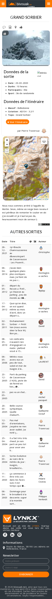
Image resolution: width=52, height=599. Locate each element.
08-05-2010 (4, 341)
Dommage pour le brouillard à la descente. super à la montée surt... (18, 497)
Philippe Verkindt (43, 498)
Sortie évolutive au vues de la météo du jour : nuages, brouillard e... (18, 462)
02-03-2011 (4, 324)
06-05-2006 (4, 359)
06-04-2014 (4, 270)
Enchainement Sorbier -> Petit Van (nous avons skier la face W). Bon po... (18, 327)
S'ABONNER (26, 574)
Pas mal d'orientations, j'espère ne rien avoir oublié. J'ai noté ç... (18, 426)
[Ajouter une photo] (10, 27)
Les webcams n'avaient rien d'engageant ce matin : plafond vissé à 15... (18, 345)
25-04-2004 (4, 441)
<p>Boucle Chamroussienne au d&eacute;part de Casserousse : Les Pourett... (18, 255)
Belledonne (23, 108)
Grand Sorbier (23, 114)
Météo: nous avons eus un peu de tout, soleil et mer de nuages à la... (18, 362)
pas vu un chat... (18, 392)
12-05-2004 (4, 423)
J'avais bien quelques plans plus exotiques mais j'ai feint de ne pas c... (18, 274)
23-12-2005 (4, 377)
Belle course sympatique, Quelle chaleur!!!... (16, 410)
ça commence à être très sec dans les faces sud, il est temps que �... (18, 479)
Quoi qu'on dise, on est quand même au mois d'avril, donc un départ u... (18, 309)
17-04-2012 (4, 306)
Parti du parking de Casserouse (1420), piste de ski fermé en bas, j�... (18, 380)
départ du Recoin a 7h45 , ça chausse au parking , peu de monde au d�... (18, 291)
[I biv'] (21, 27)
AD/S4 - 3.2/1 (27, 111)
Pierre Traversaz (31, 130)
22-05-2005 (4, 395)
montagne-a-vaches (44, 274)
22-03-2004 (4, 458)
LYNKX (35, 525)
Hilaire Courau (42, 480)
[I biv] (4, 33)
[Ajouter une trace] (16, 27)
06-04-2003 (4, 494)
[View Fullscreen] (7, 151)
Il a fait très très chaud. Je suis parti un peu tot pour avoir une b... (18, 444)
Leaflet (38, 199)
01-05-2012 (4, 288)
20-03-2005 (4, 408)
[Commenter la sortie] (4, 27)
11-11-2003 (4, 476)
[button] (26, 166)
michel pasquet (43, 399)
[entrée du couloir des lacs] (26, 48)
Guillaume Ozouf (44, 412)
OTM (46, 199)
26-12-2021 (4, 250)
